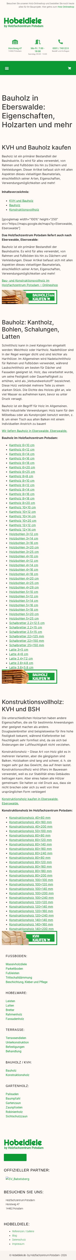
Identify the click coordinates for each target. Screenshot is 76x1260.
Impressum (18, 1243)
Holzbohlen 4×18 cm (23, 574)
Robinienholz (14, 1112)
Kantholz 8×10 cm (21, 480)
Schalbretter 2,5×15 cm (25, 632)
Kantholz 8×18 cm (21, 498)
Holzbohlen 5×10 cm (23, 592)
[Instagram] (62, 68)
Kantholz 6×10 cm (21, 445)
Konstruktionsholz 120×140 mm (31, 906)
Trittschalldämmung (19, 977)
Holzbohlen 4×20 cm (24, 578)
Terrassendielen (16, 1038)
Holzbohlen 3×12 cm (23, 534)
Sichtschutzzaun (16, 1116)
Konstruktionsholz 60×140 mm (30, 844)
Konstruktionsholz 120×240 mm (31, 915)
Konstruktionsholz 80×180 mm (30, 871)
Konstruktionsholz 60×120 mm (30, 840)
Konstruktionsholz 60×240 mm (30, 853)
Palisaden (12, 1094)
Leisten (10, 1001)
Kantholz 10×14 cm (22, 516)
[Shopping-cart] (69, 68)
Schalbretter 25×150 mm (26, 645)
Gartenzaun (13, 1103)
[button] (7, 68)
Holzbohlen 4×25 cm (24, 583)
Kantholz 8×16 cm (21, 494)
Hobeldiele (23, 21)
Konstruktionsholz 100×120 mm (31, 884)
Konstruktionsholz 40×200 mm (30, 826)
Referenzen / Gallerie (23, 1231)
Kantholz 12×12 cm (22, 525)
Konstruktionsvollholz (24, 209)
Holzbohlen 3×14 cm (23, 538)
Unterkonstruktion (17, 1042)
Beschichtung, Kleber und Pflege (26, 982)
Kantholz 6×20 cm (22, 467)
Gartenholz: (17, 1086)
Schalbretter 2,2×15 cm (25, 627)
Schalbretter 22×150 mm (26, 641)
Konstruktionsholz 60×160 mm (30, 849)
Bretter (10, 1010)
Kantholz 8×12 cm (21, 485)
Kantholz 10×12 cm (22, 512)
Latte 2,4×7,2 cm (21, 658)
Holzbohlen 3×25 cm (24, 552)
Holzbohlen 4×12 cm (23, 560)
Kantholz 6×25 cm (22, 472)
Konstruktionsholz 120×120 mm (31, 902)
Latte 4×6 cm (18, 654)
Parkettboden (14, 968)
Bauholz (14, 205)
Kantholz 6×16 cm (21, 458)
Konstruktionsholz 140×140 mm (31, 920)
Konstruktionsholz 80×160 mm (30, 866)
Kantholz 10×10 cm (22, 507)
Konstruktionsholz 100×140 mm (31, 889)
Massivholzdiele (16, 964)
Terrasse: (15, 1029)
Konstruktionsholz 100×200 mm (31, 893)
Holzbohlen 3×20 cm (24, 547)
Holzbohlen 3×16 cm (23, 543)
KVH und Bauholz (21, 200)
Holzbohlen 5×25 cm (24, 618)
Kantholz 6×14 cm (21, 454)
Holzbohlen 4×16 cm (23, 569)
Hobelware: (16, 993)
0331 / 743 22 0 (61, 48)
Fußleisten (12, 973)
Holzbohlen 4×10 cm (23, 556)
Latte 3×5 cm (18, 649)
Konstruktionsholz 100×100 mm (31, 880)
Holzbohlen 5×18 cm (23, 609)
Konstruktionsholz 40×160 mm (30, 822)
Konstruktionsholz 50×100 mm (30, 831)
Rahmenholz (14, 1014)
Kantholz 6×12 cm (21, 449)
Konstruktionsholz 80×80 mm (30, 857)
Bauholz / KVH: (19, 1062)
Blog (14, 1235)
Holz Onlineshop (66, 7)
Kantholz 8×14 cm (21, 489)
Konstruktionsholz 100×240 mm (31, 897)
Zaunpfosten (14, 1107)
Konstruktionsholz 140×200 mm (31, 929)
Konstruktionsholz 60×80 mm (30, 835)
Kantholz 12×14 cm (22, 529)
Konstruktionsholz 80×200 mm (30, 875)
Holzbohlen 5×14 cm (23, 600)
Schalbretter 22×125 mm (26, 636)
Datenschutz (19, 1239)
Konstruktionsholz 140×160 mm (31, 924)
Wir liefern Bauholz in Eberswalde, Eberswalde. (34, 431)
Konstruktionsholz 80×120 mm (30, 862)
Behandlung (13, 1051)
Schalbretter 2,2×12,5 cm (27, 623)
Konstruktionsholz (17, 1075)
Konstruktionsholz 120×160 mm (31, 911)
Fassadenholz (15, 1019)
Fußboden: (16, 956)
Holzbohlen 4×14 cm (23, 565)
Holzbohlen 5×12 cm (23, 596)
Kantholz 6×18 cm (21, 463)
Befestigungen (15, 1047)
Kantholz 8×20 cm (22, 503)
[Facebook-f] (54, 68)
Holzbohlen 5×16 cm (23, 605)
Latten (10, 1005)
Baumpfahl (13, 1098)
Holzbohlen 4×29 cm (24, 587)
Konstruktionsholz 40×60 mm (30, 817)
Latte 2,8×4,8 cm (21, 663)
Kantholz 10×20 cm (22, 520)
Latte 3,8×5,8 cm (21, 667)
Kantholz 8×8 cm (21, 476)
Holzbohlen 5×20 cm (24, 614)
